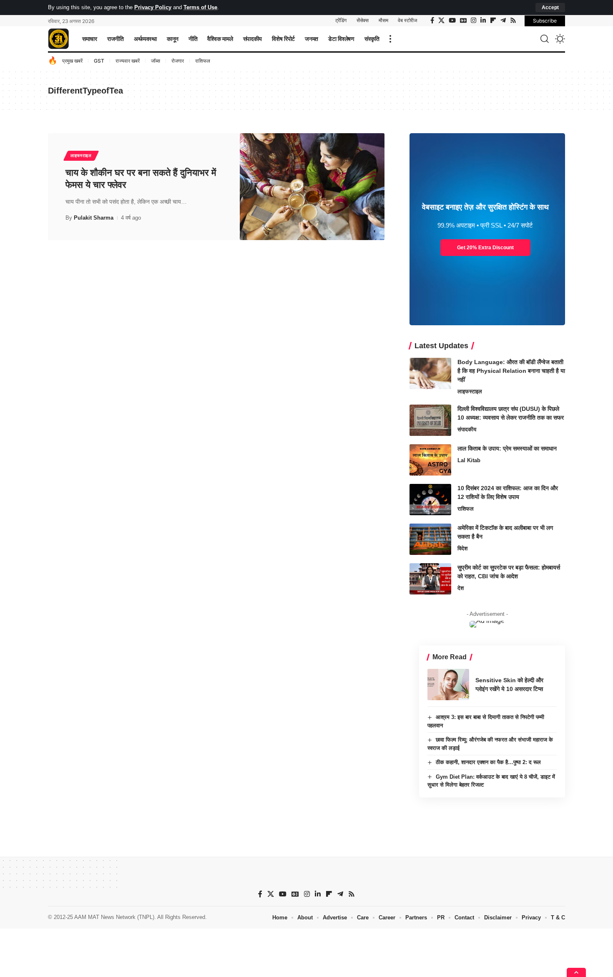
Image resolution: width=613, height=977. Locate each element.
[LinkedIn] (483, 20)
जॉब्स (155, 61)
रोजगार (177, 61)
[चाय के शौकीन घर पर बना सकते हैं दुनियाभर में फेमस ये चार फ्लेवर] (312, 186)
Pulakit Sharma (93, 218)
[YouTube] (452, 20)
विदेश (462, 548)
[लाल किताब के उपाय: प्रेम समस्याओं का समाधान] (430, 460)
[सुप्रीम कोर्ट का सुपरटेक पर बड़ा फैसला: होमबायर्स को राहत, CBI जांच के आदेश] (430, 579)
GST (99, 61)
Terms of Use (200, 7)
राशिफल (202, 61)
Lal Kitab (468, 460)
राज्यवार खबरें (128, 61)
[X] (441, 20)
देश (460, 588)
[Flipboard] (493, 20)
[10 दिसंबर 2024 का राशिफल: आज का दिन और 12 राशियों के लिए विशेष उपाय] (430, 499)
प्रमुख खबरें (72, 61)
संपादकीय (466, 429)
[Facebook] (432, 20)
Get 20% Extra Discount (485, 248)
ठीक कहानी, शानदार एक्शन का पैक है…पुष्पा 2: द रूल (488, 762)
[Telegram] (503, 20)
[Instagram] (473, 20)
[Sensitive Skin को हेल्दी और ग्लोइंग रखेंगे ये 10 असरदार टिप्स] (448, 684)
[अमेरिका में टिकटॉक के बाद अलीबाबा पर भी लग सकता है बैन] (430, 539)
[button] (550, 7)
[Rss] (513, 20)
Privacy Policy (152, 7)
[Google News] (463, 20)
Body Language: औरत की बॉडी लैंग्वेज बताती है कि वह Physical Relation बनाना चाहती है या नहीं (511, 371)
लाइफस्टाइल (81, 155)
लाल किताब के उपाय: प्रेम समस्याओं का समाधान (507, 448)
